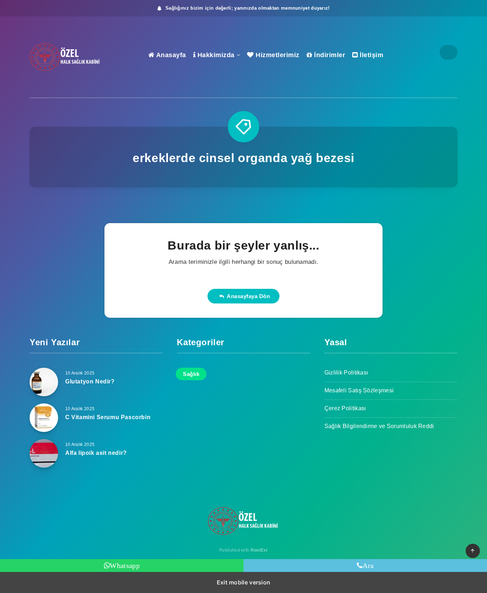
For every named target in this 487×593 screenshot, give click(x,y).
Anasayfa (170, 55)
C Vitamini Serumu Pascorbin (107, 417)
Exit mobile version (244, 582)
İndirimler (328, 55)
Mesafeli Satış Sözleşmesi (359, 390)
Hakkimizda (215, 55)
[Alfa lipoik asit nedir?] (44, 453)
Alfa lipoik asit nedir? (96, 453)
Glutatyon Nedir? (90, 381)
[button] (473, 551)
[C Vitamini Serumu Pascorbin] (44, 417)
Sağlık (191, 374)
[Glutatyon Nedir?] (44, 382)
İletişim (370, 55)
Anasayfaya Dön (247, 296)
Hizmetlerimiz (276, 55)
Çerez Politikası (345, 408)
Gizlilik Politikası (346, 373)
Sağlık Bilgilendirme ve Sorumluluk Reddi (379, 426)
